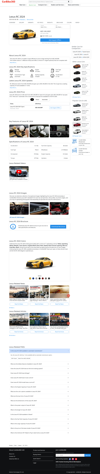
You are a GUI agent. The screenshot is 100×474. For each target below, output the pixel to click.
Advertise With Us (14, 459)
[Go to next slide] (67, 208)
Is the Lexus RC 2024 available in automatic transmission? (26, 351)
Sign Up (88, 455)
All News (11, 307)
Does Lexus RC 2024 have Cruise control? (22, 378)
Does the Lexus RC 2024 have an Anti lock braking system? (27, 368)
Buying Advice (37, 454)
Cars (15, 445)
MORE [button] (77, 22)
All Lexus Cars (76, 97)
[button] (23, 4)
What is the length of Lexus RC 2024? (21, 410)
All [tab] (32, 99)
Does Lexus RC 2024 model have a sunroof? (23, 382)
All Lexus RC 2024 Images (17, 217)
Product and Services (39, 450)
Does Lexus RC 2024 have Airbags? (20, 373)
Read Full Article (18, 332)
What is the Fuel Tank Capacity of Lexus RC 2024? (24, 419)
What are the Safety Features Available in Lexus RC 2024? (26, 364)
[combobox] (29, 1)
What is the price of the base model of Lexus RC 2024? (25, 428)
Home (11, 445)
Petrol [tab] (37, 99)
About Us (11, 454)
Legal (34, 463)
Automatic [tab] (45, 99)
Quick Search (36, 458)
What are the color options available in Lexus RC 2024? (26, 391)
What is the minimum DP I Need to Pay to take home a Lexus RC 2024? (30, 433)
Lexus (19, 445)
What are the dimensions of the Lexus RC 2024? (24, 400)
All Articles (12, 335)
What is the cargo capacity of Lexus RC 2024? (23, 423)
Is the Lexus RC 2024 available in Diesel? (21, 414)
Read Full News (19, 304)
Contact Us (12, 456)
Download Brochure (58, 227)
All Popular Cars (76, 136)
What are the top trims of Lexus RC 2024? (22, 396)
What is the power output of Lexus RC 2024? (23, 405)
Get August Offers (55, 40)
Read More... (13, 62)
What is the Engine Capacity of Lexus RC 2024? (23, 387)
